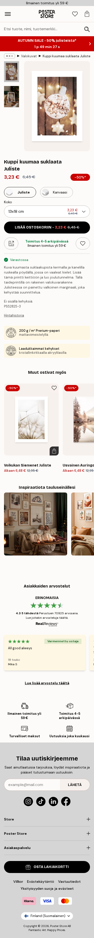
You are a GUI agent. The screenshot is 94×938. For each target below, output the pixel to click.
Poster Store (58, 926)
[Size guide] (11, 244)
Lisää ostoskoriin (47, 227)
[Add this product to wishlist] (83, 244)
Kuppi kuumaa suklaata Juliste (66, 56)
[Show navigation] (8, 14)
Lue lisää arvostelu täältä (47, 683)
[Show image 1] (11, 71)
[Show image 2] (11, 96)
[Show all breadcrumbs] (9, 56)
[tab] (75, 14)
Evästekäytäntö (40, 881)
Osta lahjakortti (51, 867)
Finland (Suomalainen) (48, 916)
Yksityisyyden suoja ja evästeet (47, 888)
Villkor (18, 881)
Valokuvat (29, 56)
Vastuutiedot (69, 881)
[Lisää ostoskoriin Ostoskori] (54, 451)
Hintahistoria (14, 315)
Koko (8, 202)
